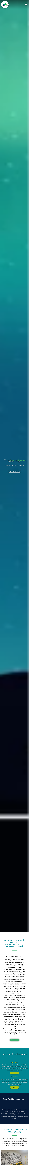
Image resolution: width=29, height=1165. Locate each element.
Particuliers (14, 1062)
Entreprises (14, 1076)
